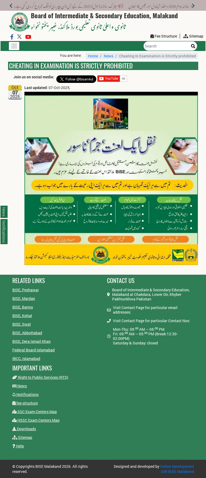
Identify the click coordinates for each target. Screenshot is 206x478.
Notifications (27, 394)
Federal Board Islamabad (33, 349)
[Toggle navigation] (14, 46)
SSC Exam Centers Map (37, 411)
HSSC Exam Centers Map (38, 420)
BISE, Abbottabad (27, 332)
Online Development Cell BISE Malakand (177, 469)
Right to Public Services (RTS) (42, 377)
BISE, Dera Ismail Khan (31, 341)
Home (93, 55)
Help (19, 445)
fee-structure (27, 403)
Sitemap (24, 437)
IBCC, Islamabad (26, 358)
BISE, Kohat (22, 315)
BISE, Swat (21, 324)
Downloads (26, 428)
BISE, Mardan (23, 298)
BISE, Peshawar (25, 289)
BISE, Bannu (22, 307)
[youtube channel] (28, 37)
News (108, 55)
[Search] (193, 46)
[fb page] (12, 37)
